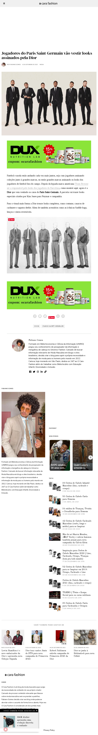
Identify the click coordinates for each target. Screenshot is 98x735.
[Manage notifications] (6, 729)
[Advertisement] (49, 18)
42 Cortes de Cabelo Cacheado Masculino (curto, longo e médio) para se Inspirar (77, 524)
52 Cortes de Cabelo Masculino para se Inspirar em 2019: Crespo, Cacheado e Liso (77, 569)
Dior (36, 326)
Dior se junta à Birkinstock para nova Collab (84, 653)
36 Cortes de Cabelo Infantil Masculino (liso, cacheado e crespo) (76, 486)
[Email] (63, 316)
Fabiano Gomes (36, 340)
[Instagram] (38, 371)
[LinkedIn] (41, 371)
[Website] (45, 371)
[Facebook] (35, 316)
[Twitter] (45, 316)
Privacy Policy (49, 730)
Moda (42, 64)
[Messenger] (40, 316)
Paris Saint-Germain (53, 326)
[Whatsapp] (58, 316)
